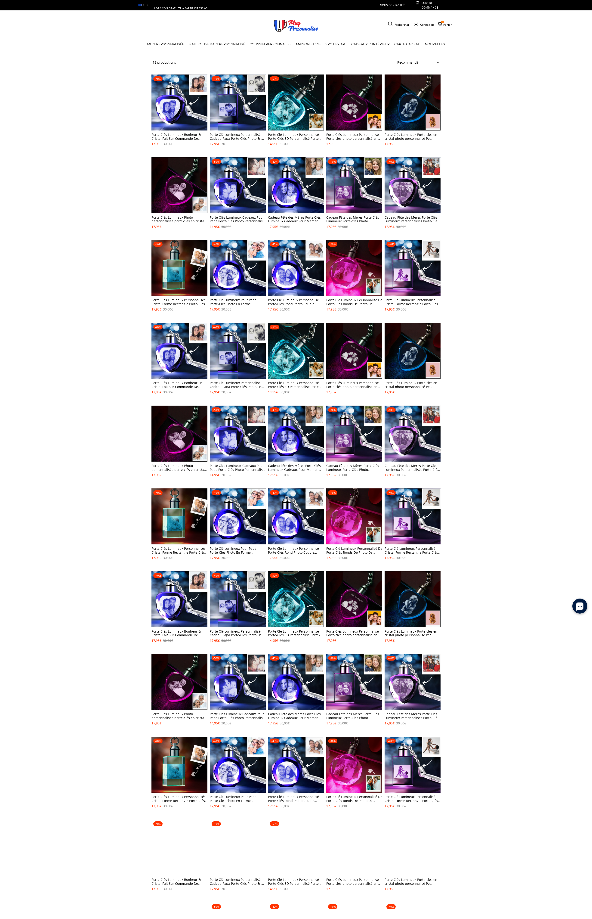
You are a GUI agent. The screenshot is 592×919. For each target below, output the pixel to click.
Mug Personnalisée (165, 44)
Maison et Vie (308, 44)
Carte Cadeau (407, 44)
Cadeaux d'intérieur (370, 44)
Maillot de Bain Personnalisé (216, 44)
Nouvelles (435, 44)
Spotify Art (336, 44)
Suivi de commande (430, 5)
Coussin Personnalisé (271, 44)
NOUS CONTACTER (392, 5)
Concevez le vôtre (179, 152)
